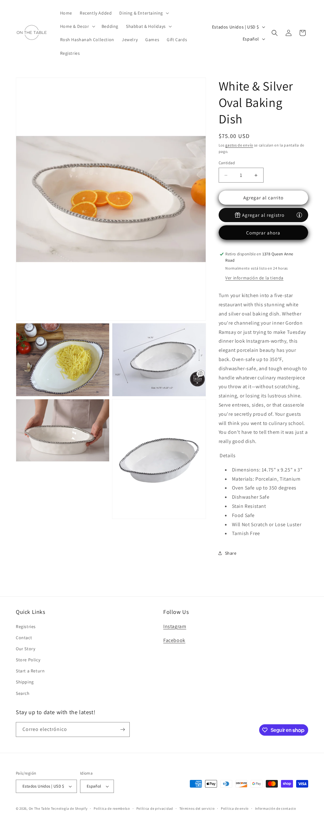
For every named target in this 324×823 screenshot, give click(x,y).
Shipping (25, 682)
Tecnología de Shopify (69, 808)
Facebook (174, 640)
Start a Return (30, 671)
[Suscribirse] (122, 729)
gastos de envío (239, 145)
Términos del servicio (197, 808)
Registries (26, 626)
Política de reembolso (112, 808)
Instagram (174, 626)
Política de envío (235, 808)
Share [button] (231, 553)
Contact (24, 637)
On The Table (40, 808)
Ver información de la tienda (254, 278)
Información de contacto (275, 808)
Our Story (25, 649)
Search (23, 693)
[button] (143, 13)
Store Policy (28, 660)
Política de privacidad (154, 808)
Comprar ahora (263, 233)
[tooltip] (299, 214)
